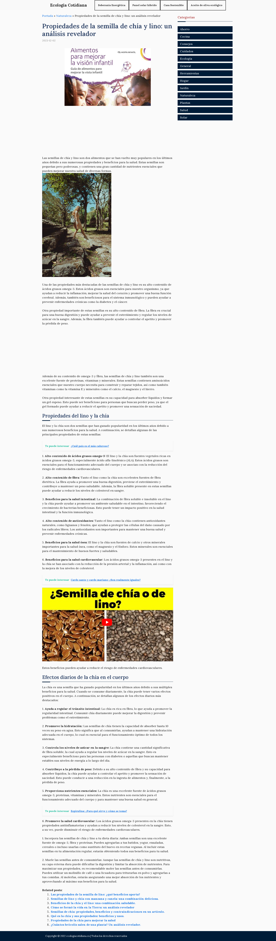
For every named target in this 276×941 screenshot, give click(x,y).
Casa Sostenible (174, 5)
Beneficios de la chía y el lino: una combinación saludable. (93, 903)
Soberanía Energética (111, 5)
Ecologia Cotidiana (68, 5)
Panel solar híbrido (144, 5)
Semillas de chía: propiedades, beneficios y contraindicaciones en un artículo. (108, 911)
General (185, 66)
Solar (183, 117)
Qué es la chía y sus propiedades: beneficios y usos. (87, 916)
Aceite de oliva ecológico (206, 5)
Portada (47, 16)
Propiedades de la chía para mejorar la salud (83, 920)
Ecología (186, 58)
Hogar (184, 81)
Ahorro (185, 29)
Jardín (184, 88)
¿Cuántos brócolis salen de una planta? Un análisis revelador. (96, 924)
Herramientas (189, 73)
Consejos (186, 44)
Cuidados (186, 51)
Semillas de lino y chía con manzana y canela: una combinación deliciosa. (104, 899)
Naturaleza (64, 16)
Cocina (185, 36)
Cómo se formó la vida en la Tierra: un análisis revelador (92, 907)
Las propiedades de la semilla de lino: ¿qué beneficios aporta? (95, 894)
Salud (184, 110)
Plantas (185, 103)
